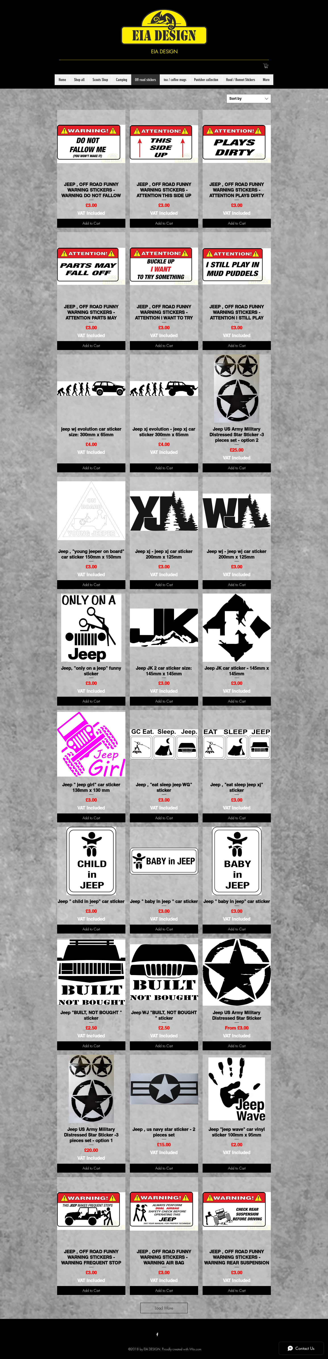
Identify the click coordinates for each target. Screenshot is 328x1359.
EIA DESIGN (164, 51)
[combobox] (248, 98)
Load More (164, 1308)
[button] (266, 66)
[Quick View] (91, 144)
